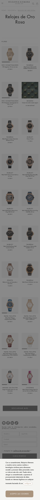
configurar (27, 483)
